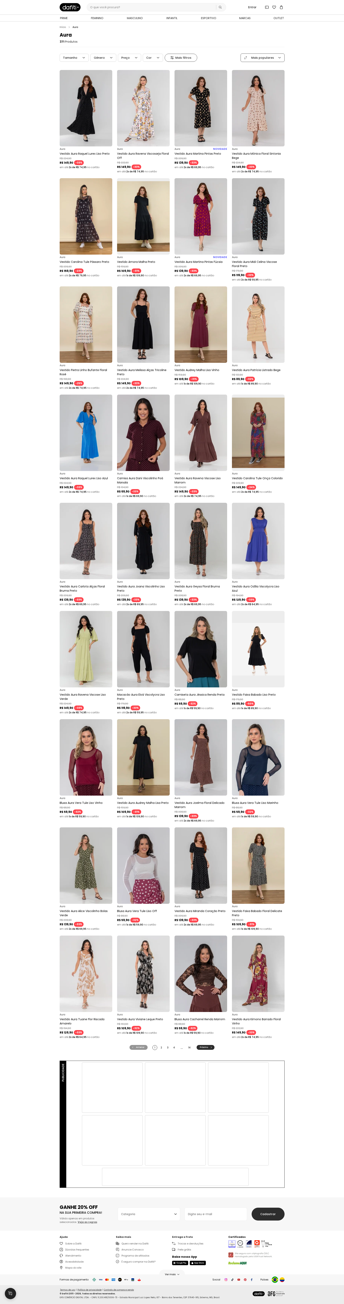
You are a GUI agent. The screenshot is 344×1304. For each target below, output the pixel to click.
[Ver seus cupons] (267, 7)
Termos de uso (67, 1289)
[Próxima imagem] (108, 108)
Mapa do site (73, 1267)
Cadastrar (268, 1214)
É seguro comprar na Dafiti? (138, 1261)
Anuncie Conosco (132, 1249)
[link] (70, 7)
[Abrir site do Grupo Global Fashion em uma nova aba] (276, 1293)
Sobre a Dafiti (73, 1243)
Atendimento (73, 1255)
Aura (75, 27)
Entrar (252, 7)
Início (63, 27)
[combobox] (149, 1214)
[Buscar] (220, 7)
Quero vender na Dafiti (135, 1243)
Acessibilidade (74, 1261)
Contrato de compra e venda (119, 1289)
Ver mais (170, 1274)
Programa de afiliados (135, 1255)
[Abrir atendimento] (10, 1293)
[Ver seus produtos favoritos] (274, 7)
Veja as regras (87, 1222)
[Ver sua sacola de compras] (281, 7)
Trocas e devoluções (190, 1243)
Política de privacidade (90, 1289)
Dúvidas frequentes (77, 1249)
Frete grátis (184, 1249)
